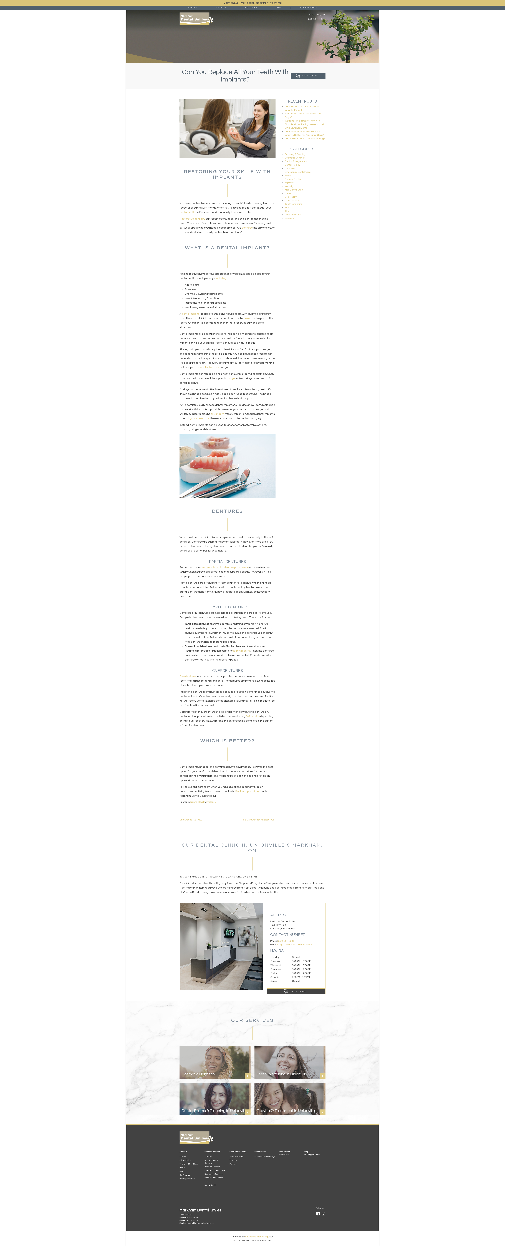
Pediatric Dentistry (212, 1167)
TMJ (287, 211)
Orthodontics (292, 200)
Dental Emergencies (296, 161)
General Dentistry (294, 179)
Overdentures (188, 676)
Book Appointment (308, 8)
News (288, 193)
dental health (187, 212)
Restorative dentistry (192, 218)
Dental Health (197, 802)
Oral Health (291, 197)
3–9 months (253, 716)
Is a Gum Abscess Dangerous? (259, 820)
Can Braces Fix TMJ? (191, 820)
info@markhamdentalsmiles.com (294, 944)
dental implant (190, 314)
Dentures (290, 168)
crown (247, 318)
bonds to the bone (208, 367)
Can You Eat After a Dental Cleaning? (305, 138)
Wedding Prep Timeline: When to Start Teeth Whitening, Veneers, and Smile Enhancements (304, 124)
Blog (278, 8)
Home (182, 1168)
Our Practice (185, 1175)
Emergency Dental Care (298, 172)
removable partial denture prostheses (225, 567)
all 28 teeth (217, 414)
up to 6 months (241, 650)
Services (220, 8)
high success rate (198, 418)
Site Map (183, 1157)
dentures (247, 227)
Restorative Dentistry (213, 1174)
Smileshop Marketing (256, 1236)
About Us (192, 8)
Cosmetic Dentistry (295, 158)
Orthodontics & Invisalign (264, 1157)
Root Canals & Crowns (213, 1178)
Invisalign (289, 186)
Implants (211, 802)
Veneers (289, 218)
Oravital (208, 1157)
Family (288, 175)
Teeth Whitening (293, 204)
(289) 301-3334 (316, 19)
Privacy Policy (185, 1160)
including (221, 278)
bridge (231, 378)
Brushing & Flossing (295, 154)
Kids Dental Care (294, 190)
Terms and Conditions (189, 1164)
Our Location (251, 8)
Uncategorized (293, 214)
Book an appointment (248, 791)
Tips (287, 207)
